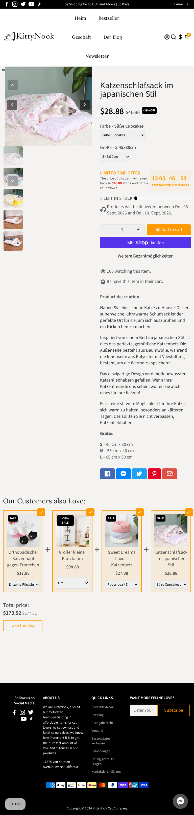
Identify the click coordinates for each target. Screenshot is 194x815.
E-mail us (181, 4)
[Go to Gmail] (169, 473)
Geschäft (81, 37)
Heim (80, 18)
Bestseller (109, 18)
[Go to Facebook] (7, 4)
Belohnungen (100, 751)
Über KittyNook (102, 707)
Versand (97, 730)
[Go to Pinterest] (154, 473)
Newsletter (97, 56)
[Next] (13, 181)
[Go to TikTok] (39, 4)
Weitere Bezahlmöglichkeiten (146, 256)
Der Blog (113, 37)
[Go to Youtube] (31, 4)
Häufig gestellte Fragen (102, 761)
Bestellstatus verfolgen (100, 741)
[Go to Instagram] (15, 4)
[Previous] (13, 85)
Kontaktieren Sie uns (106, 771)
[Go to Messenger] (123, 473)
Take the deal (23, 625)
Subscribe (173, 710)
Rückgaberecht (102, 722)
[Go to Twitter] (23, 4)
